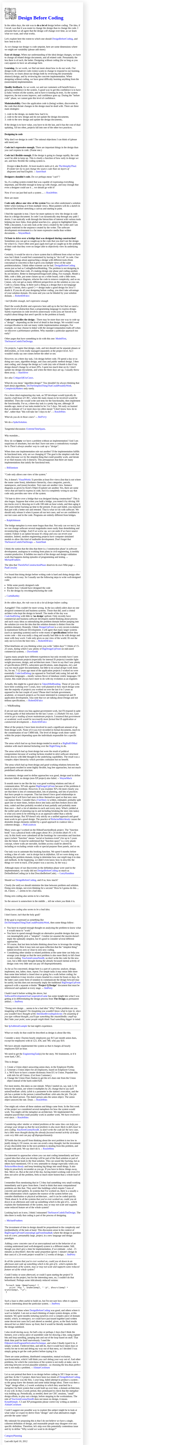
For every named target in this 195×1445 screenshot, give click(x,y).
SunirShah (41, 171)
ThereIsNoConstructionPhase (32, 565)
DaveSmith (32, 651)
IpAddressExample (18, 1026)
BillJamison (12, 467)
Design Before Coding (40, 17)
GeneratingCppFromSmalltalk (38, 1232)
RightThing (54, 746)
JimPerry (42, 417)
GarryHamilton (66, 873)
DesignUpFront (46, 627)
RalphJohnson (13, 520)
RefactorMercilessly (60, 819)
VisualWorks (25, 479)
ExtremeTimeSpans (35, 429)
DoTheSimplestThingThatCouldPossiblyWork (49, 385)
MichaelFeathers (12, 559)
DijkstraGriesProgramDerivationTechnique (25, 1343)
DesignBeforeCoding (62, 38)
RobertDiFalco (22, 295)
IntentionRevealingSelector (49, 1013)
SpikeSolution (20, 422)
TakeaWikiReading (51, 684)
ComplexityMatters (14, 388)
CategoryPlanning (13, 1435)
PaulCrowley (11, 567)
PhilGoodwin (29, 824)
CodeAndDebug (12, 616)
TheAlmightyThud (67, 166)
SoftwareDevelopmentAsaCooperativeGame (26, 996)
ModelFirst (61, 338)
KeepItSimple (11, 1401)
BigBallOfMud (70, 743)
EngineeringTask (31, 1054)
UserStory (42, 800)
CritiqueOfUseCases (23, 377)
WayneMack (24, 233)
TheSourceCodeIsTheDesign (19, 341)
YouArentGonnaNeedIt (33, 958)
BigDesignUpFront (51, 648)
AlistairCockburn (41, 1367)
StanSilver (23, 372)
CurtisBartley (13, 596)
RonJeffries (51, 192)
